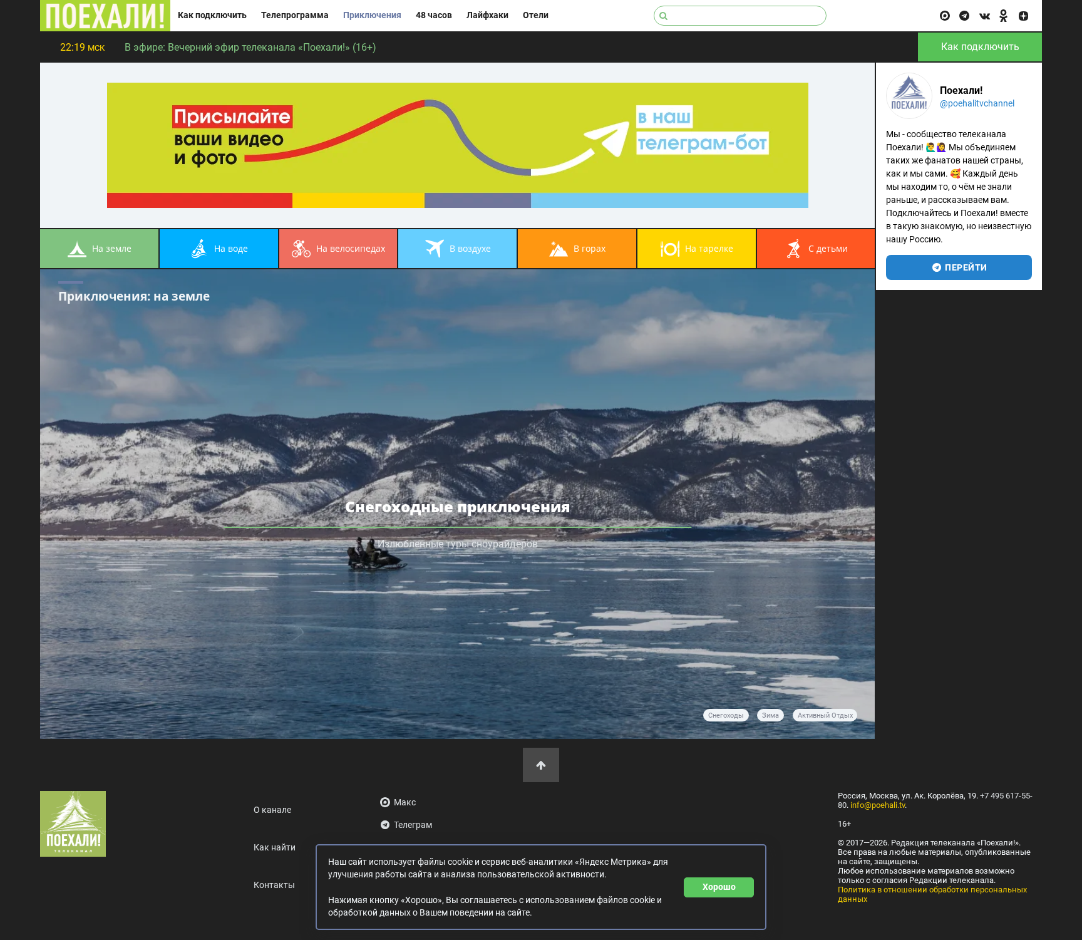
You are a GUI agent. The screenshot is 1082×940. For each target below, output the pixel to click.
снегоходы (726, 715)
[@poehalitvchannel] (909, 96)
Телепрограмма (295, 15)
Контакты (274, 885)
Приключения (372, 15)
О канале (272, 810)
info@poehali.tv (877, 805)
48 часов (434, 15)
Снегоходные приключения (457, 506)
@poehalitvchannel (977, 103)
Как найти (275, 847)
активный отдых (825, 715)
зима (770, 715)
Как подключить (212, 15)
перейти (965, 267)
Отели (536, 15)
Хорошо (719, 887)
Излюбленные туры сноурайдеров (458, 544)
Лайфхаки (487, 15)
